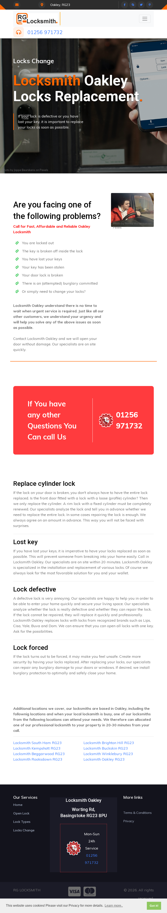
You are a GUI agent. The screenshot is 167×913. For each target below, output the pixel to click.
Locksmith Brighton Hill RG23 (109, 742)
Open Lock (21, 813)
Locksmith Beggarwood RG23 (39, 753)
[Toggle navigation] (145, 19)
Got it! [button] (154, 905)
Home (17, 805)
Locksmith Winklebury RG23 (108, 753)
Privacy (128, 821)
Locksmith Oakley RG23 (104, 759)
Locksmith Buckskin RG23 (106, 748)
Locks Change (23, 830)
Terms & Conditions (137, 813)
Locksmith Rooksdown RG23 (37, 759)
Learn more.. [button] (114, 905)
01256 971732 (45, 32)
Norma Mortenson (136, 223)
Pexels (44, 170)
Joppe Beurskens (24, 170)
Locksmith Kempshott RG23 (36, 748)
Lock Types (21, 822)
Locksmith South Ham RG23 (37, 742)
